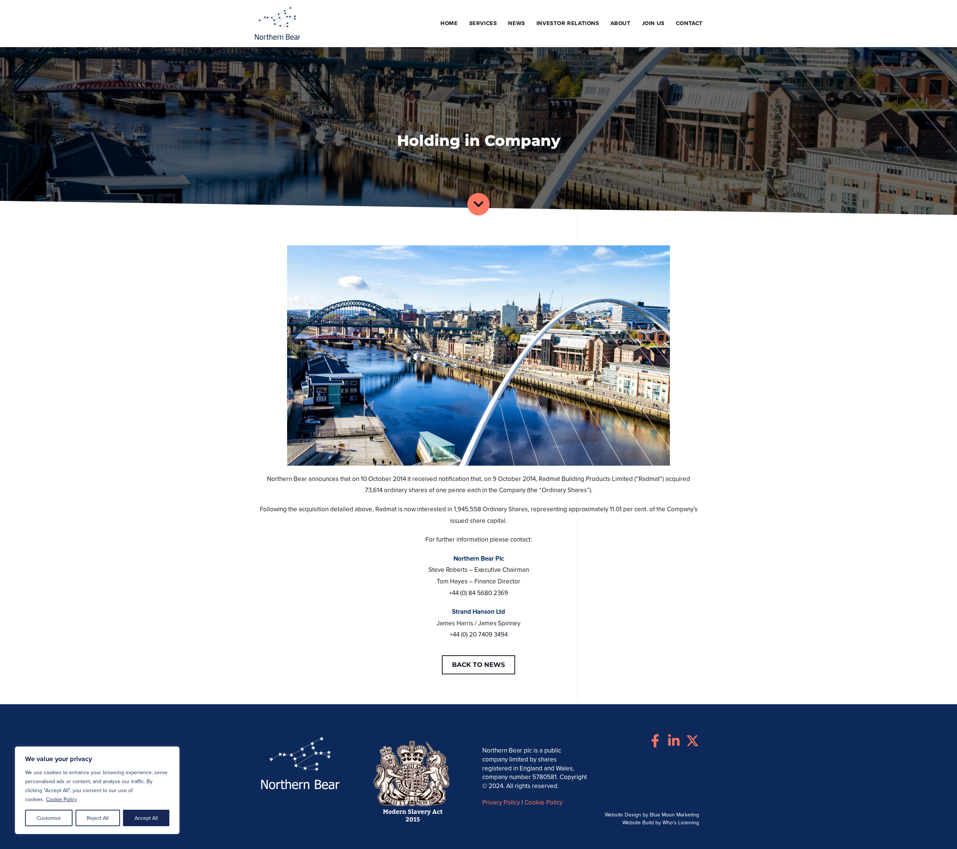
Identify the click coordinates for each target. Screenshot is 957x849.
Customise (49, 818)
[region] (97, 790)
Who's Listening (680, 822)
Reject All (97, 818)
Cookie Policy (61, 799)
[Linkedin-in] (673, 740)
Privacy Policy (501, 802)
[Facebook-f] (655, 740)
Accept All (146, 818)
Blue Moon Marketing (674, 814)
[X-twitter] (692, 740)
